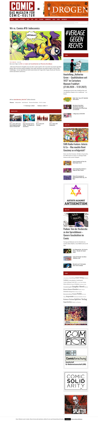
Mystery (77, 291)
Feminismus (81, 284)
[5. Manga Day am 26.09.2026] (67, 116)
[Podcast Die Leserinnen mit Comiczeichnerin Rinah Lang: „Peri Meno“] (67, 179)
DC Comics (78, 282)
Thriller (73, 302)
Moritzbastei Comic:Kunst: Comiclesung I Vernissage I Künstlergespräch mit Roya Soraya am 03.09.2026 (80, 107)
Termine (66, 55)
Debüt (81, 282)
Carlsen (65, 280)
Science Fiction (68, 299)
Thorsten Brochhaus (46, 64)
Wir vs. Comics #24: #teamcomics (53, 124)
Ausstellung (72, 278)
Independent (18, 102)
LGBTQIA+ (83, 289)
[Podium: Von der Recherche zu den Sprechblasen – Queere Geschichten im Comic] (75, 226)
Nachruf (80, 291)
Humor (70, 289)
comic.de (14, 62)
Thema (16, 19)
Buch (36, 19)
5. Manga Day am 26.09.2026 (79, 113)
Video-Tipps (67, 209)
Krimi (80, 289)
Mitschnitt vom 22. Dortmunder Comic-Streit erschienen (79, 264)
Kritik (12, 19)
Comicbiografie (79, 280)
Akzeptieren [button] (67, 419)
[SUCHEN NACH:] (81, 22)
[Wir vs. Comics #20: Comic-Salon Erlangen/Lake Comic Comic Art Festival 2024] (16, 120)
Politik (79, 294)
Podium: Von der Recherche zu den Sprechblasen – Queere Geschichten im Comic (75, 233)
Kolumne (41, 19)
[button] (62, 9)
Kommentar (48, 19)
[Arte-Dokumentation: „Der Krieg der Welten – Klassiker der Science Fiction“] (67, 252)
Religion (64, 296)
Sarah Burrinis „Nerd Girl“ (20, 99)
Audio (58, 19)
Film (32, 19)
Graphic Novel (78, 286)
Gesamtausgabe (67, 287)
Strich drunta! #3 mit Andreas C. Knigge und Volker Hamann (79, 169)
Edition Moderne (67, 284)
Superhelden (67, 302)
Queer (85, 294)
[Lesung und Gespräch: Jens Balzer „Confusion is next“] (67, 259)
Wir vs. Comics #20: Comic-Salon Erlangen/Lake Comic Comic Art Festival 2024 (15, 125)
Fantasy (77, 284)
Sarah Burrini (34, 64)
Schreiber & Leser (82, 296)
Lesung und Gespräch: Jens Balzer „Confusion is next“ (79, 257)
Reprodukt (70, 296)
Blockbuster (86, 277)
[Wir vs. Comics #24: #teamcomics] (55, 120)
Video (54, 19)
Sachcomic (76, 296)
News (28, 19)
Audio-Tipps (67, 125)
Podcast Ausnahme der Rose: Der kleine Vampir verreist (79, 162)
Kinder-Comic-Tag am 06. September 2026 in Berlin (80, 98)
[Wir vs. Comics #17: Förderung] (42, 120)
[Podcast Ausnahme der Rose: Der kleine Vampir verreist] (67, 164)
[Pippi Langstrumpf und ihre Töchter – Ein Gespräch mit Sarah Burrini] (29, 120)
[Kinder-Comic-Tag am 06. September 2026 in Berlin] (67, 101)
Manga (70, 291)
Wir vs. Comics (24, 64)
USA (76, 302)
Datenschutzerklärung (76, 419)
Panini (74, 294)
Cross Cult (73, 282)
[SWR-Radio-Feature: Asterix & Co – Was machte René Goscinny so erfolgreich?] (75, 141)
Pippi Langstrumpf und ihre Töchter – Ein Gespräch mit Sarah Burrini (28, 125)
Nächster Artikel (41, 105)
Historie (86, 287)
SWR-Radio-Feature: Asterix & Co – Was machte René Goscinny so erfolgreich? (75, 147)
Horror (65, 289)
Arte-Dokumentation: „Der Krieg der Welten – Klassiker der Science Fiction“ (80, 251)
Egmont (73, 284)
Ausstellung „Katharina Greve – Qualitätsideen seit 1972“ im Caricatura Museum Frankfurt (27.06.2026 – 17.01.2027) (75, 80)
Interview (22, 19)
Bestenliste (64, 19)
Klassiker (76, 289)
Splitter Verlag (80, 299)
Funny (85, 284)
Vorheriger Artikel (30, 105)
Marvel (74, 291)
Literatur (66, 291)
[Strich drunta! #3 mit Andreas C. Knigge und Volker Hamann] (67, 171)
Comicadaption (72, 280)
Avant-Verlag (79, 278)
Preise (83, 294)
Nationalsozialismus (67, 294)
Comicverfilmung (67, 282)
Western (79, 302)
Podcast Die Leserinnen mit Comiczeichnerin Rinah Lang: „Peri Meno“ (80, 177)
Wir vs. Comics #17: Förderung (40, 124)
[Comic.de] (22, 9)
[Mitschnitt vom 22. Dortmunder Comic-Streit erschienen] (67, 267)
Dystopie (84, 282)
